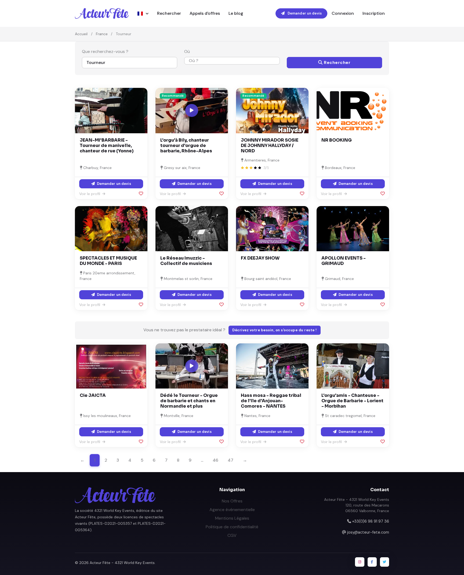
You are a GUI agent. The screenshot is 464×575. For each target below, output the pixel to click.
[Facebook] (372, 561)
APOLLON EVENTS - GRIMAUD (343, 260)
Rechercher (169, 13)
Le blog (236, 13)
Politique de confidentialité (232, 527)
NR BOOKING (336, 140)
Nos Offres (232, 501)
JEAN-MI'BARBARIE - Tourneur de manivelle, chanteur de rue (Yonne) (106, 145)
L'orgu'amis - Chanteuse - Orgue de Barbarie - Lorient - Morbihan (352, 401)
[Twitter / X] (384, 561)
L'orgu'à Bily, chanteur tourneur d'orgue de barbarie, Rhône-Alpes (186, 145)
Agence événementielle (232, 509)
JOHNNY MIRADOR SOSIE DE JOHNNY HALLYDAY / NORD (269, 145)
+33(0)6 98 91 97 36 (370, 521)
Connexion (343, 13)
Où (187, 51)
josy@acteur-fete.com (368, 532)
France (102, 33)
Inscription (374, 13)
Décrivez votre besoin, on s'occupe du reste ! (274, 330)
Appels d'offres (205, 13)
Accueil (81, 33)
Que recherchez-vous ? (105, 51)
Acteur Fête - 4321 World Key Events (122, 562)
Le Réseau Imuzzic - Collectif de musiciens (186, 260)
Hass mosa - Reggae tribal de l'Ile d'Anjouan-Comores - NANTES (271, 401)
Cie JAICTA (93, 395)
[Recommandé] (272, 110)
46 (215, 460)
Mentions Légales (232, 518)
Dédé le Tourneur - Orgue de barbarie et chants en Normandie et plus (189, 401)
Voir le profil (90, 193)
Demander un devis (304, 13)
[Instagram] (359, 561)
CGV (232, 535)
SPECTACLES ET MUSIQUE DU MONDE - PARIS (108, 260)
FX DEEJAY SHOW (260, 258)
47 (230, 460)
